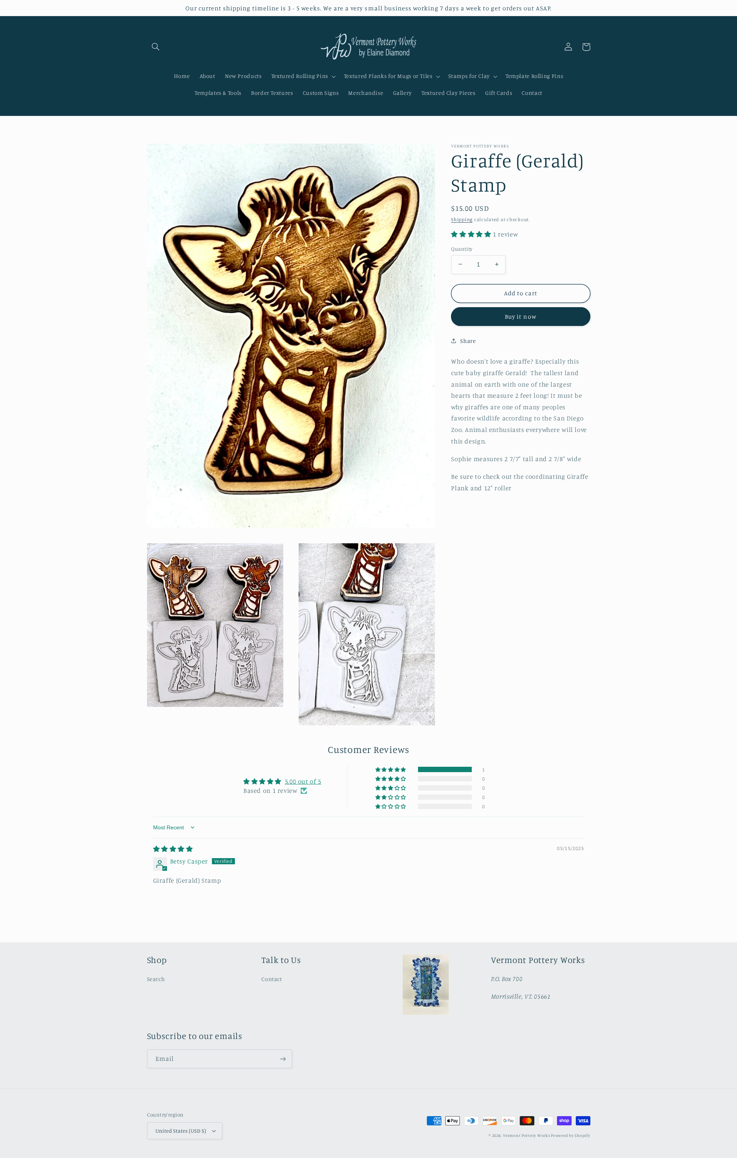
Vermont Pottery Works (527, 1135)
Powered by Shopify (570, 1135)
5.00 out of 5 (303, 781)
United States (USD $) (181, 1131)
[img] (173, 849)
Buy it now (521, 316)
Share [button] (468, 340)
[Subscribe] (282, 1058)
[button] (156, 47)
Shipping (462, 219)
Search (156, 979)
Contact (271, 979)
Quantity (461, 248)
